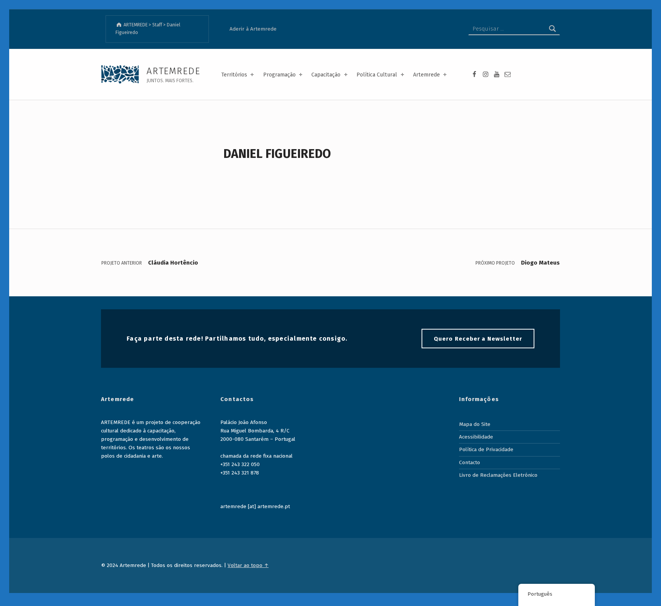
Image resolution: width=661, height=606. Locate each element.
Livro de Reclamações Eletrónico (498, 475)
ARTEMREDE (173, 70)
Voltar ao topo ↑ (248, 565)
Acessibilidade (476, 437)
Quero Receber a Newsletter (478, 338)
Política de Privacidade (486, 449)
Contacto (469, 462)
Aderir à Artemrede (253, 29)
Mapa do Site (474, 424)
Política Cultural (377, 74)
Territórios (234, 74)
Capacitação (325, 74)
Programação (279, 74)
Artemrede (426, 74)
